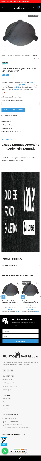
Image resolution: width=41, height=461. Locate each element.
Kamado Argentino (10, 307)
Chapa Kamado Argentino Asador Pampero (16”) (30, 302)
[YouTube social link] (11, 370)
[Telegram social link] (20, 131)
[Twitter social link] (12, 131)
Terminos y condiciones (9, 386)
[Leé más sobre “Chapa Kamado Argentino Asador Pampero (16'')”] (23, 297)
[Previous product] (35, 59)
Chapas (34, 55)
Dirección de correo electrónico (12, 100)
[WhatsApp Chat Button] (5, 451)
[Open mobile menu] (2, 7)
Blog (3, 402)
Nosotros (6, 395)
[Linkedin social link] (18, 131)
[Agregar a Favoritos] (17, 283)
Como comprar (7, 379)
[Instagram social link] (8, 370)
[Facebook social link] (10, 131)
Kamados (10, 55)
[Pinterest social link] (15, 131)
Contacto (5, 409)
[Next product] (39, 59)
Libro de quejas (7, 390)
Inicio (3, 55)
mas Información (9, 376)
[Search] (34, 7)
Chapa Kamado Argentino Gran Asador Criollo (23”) (11, 302)
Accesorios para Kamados (22, 55)
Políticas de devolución (9, 383)
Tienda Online (6, 398)
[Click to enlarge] (5, 48)
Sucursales (6, 405)
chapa (10, 128)
